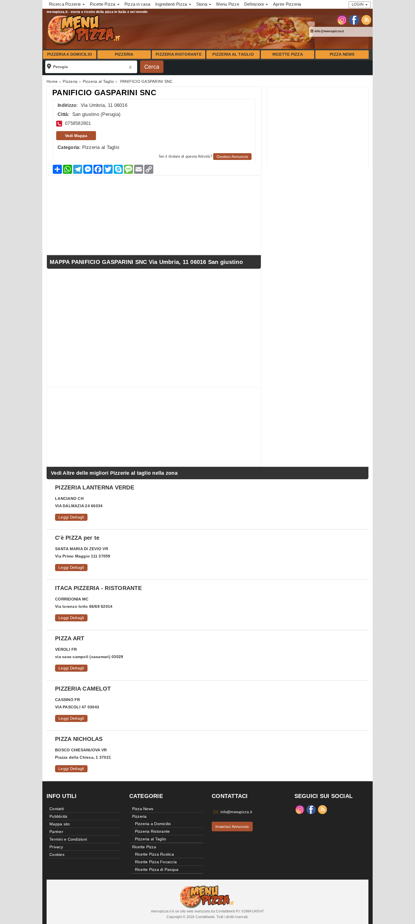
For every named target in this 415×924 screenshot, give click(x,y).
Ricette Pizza (287, 54)
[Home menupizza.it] (85, 29)
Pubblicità (58, 816)
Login (358, 4)
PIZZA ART (69, 638)
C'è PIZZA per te (77, 538)
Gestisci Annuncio (232, 156)
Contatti (56, 808)
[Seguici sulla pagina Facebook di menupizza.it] (354, 19)
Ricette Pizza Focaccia (156, 862)
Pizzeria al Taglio (233, 54)
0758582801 (78, 123)
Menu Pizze (227, 4)
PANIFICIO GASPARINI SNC (104, 92)
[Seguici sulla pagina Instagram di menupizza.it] (342, 19)
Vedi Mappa (76, 135)
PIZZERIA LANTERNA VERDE (94, 487)
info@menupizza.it (328, 31)
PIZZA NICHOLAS (79, 739)
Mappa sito (59, 824)
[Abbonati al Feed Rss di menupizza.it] (366, 19)
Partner (56, 831)
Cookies (56, 854)
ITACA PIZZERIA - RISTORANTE (98, 588)
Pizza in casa (137, 4)
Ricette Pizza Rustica (154, 854)
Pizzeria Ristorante (179, 54)
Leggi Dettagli (71, 517)
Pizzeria (124, 54)
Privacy (56, 847)
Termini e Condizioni (68, 839)
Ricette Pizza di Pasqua (157, 869)
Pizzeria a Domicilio (69, 54)
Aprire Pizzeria (287, 4)
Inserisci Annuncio (232, 826)
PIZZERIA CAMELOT (83, 689)
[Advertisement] (317, 126)
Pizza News (342, 54)
